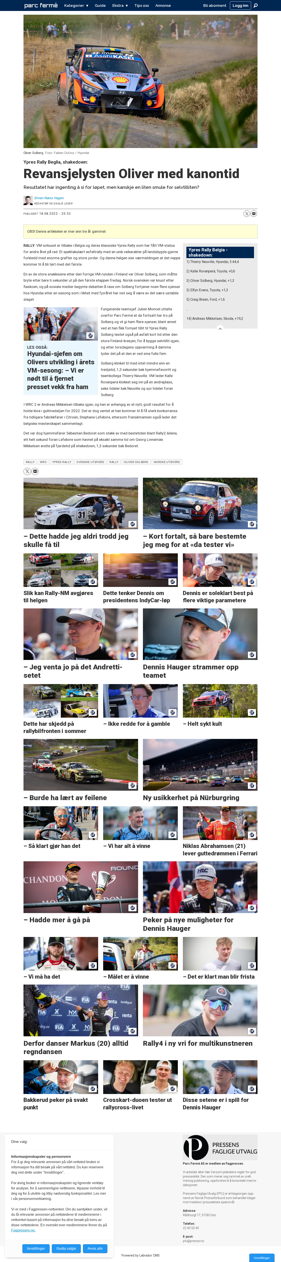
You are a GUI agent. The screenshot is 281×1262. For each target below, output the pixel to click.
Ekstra (118, 5)
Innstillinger (262, 1258)
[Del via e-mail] (253, 213)
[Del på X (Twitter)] (246, 213)
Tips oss (141, 5)
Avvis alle (95, 1248)
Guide (100, 5)
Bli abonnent (214, 5)
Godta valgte (66, 1248)
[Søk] (255, 5)
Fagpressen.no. (23, 1230)
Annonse (163, 5)
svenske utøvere (90, 462)
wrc (43, 462)
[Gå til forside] (41, 5)
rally (114, 462)
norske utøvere (167, 462)
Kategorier (74, 5)
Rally (30, 462)
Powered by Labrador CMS (141, 1255)
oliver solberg (136, 462)
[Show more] (220, 328)
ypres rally (61, 462)
